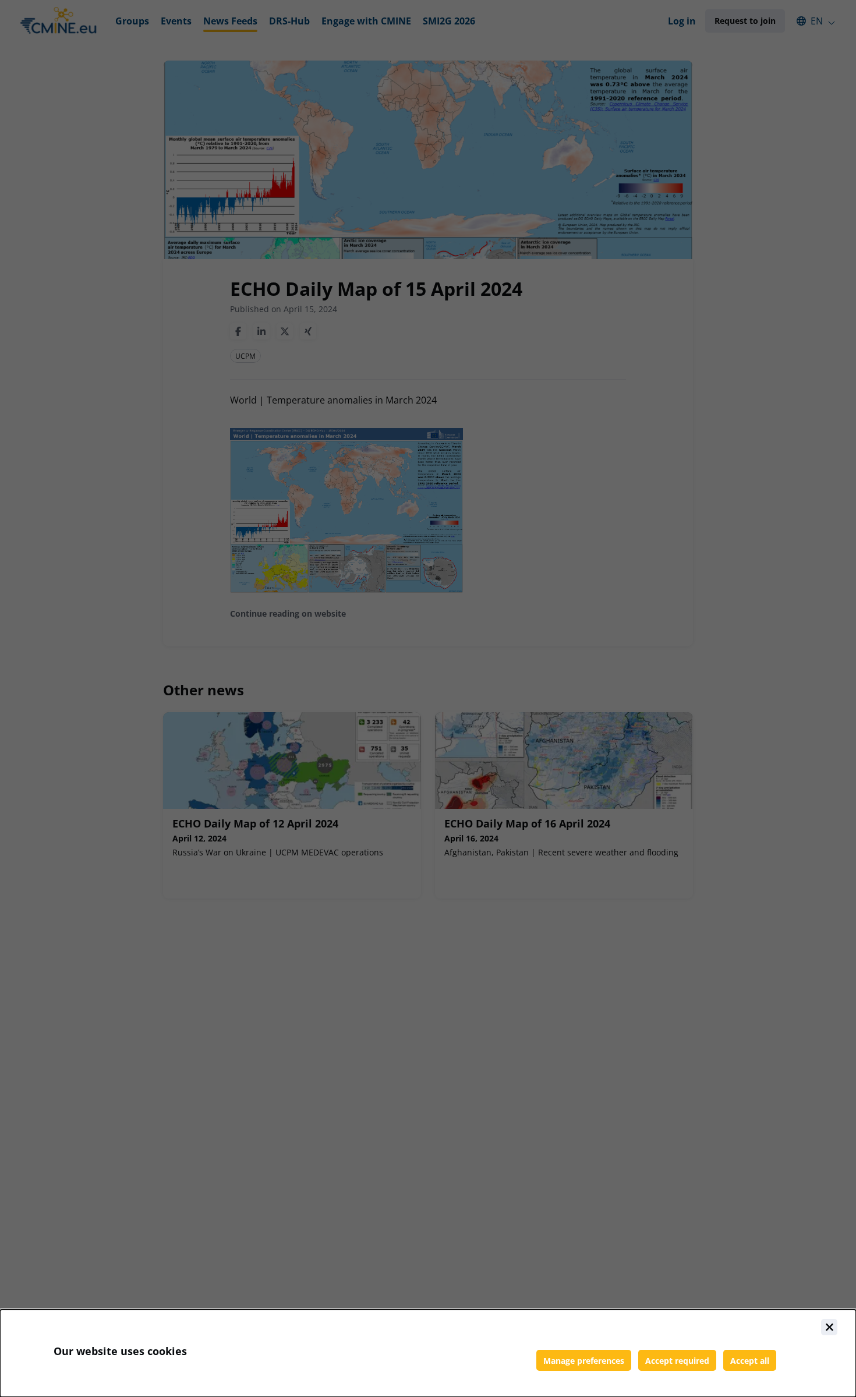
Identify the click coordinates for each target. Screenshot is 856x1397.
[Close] (829, 1327)
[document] (428, 1353)
